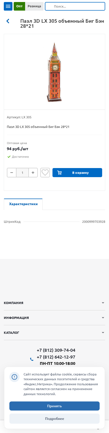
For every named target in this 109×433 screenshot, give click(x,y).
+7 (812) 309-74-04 (56, 350)
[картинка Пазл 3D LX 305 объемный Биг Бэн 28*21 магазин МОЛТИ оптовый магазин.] (54, 73)
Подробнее (54, 419)
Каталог (11, 332)
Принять (54, 406)
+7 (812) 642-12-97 (56, 356)
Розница (34, 6)
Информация (16, 317)
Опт (19, 6)
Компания (13, 303)
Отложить (45, 172)
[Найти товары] (50, 6)
